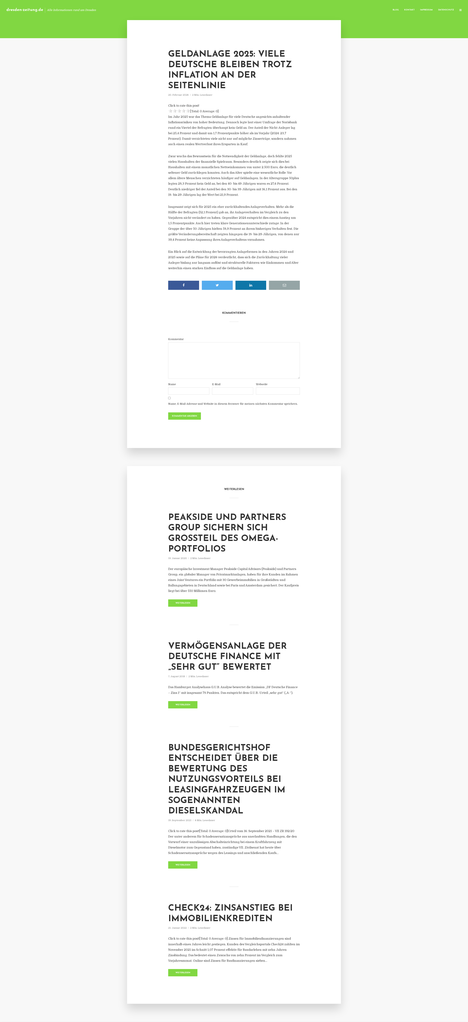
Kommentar (176, 339)
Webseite (261, 384)
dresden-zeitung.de (24, 10)
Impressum (426, 10)
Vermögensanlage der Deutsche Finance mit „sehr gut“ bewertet (227, 657)
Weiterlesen (183, 603)
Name (172, 384)
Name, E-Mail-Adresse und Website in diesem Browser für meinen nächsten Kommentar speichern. (233, 404)
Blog (396, 10)
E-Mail (216, 384)
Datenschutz (446, 10)
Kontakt (409, 10)
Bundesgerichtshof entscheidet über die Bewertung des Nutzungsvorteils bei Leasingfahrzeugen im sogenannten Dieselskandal (226, 780)
